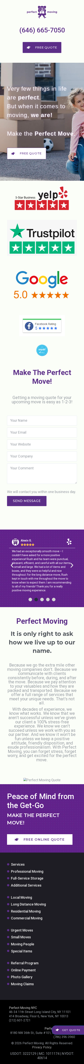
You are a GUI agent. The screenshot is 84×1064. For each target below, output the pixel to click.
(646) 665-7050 (42, 30)
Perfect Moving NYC (23, 1008)
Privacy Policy (41, 1047)
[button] (12, 565)
